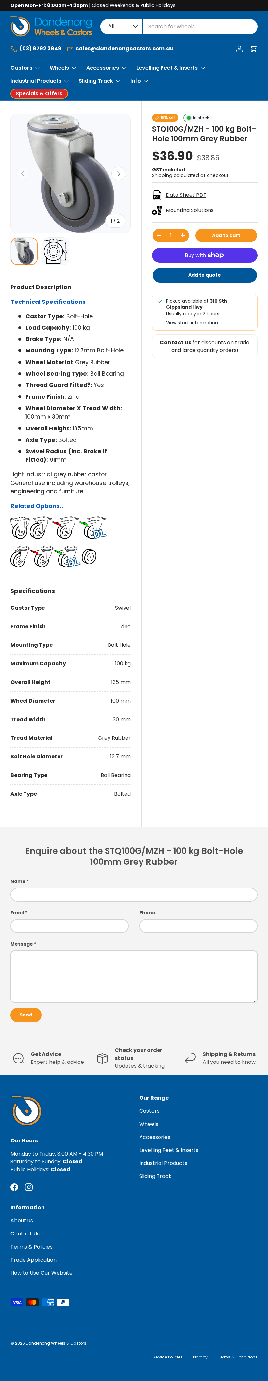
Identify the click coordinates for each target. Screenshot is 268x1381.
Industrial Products (163, 1163)
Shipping (162, 175)
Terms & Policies (31, 1246)
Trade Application (33, 1260)
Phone (147, 912)
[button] (253, 49)
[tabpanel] (70, 701)
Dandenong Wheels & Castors (56, 1343)
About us (21, 1220)
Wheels (148, 1124)
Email (17, 912)
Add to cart (226, 235)
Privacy (200, 1357)
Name (17, 881)
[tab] (32, 590)
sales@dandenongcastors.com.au (125, 49)
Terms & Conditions (238, 1357)
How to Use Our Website (41, 1273)
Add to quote (204, 275)
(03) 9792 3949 (40, 49)
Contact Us (25, 1233)
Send (26, 1015)
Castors (149, 1111)
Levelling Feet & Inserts (168, 1150)
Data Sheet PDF (186, 195)
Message (21, 944)
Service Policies (168, 1357)
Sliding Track (155, 1176)
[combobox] (179, 26)
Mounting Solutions (190, 210)
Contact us (175, 342)
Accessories (154, 1137)
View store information (192, 322)
